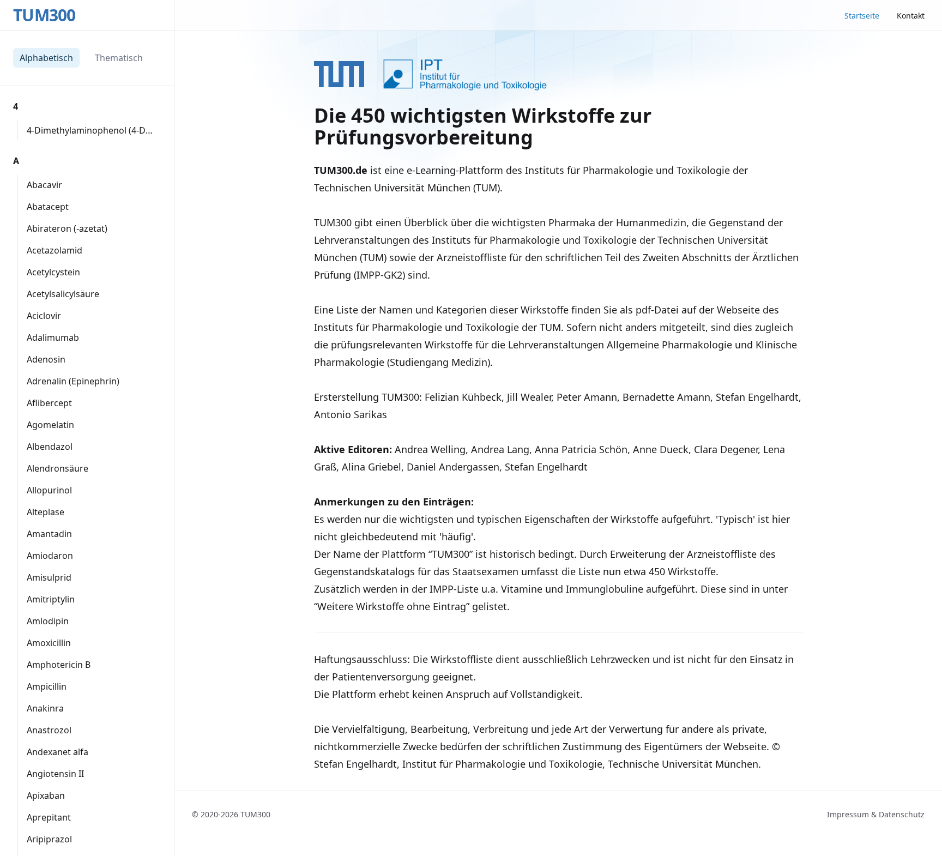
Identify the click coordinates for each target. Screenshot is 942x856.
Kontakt (911, 15)
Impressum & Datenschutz (876, 814)
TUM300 (44, 15)
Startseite (861, 15)
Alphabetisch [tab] (46, 58)
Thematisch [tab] (119, 58)
